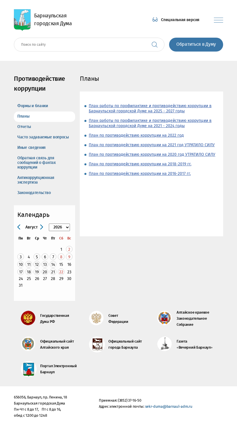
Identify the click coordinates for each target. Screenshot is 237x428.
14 (53, 264)
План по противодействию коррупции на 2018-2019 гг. (140, 164)
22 (61, 272)
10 (21, 264)
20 (45, 272)
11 (29, 264)
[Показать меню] (218, 20)
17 (21, 272)
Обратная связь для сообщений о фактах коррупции (36, 163)
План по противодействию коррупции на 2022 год (136, 135)
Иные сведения (31, 148)
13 (45, 264)
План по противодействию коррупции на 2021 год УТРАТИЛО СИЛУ (152, 145)
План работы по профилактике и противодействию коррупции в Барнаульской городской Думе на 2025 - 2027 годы (150, 108)
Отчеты (24, 127)
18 (29, 272)
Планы (23, 116)
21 (53, 272)
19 (37, 272)
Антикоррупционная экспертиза (35, 180)
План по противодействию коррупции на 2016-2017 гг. (140, 174)
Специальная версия (180, 20)
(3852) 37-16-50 (129, 401)
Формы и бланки (32, 106)
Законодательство (34, 193)
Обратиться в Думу (196, 44)
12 (37, 264)
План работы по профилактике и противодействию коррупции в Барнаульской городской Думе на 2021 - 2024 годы (150, 123)
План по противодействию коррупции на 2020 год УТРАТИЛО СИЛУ (152, 154)
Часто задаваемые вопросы (43, 137)
